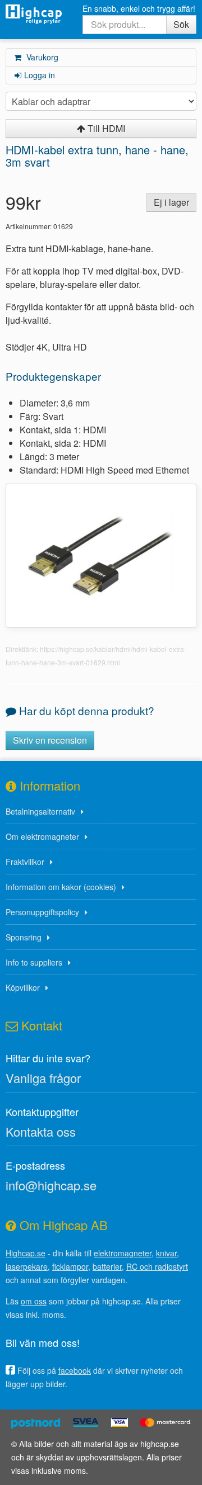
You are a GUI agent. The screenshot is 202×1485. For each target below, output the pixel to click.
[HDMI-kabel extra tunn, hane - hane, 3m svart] (101, 554)
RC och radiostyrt (157, 1266)
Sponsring (24, 937)
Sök (181, 24)
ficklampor (70, 1266)
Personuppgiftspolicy (42, 912)
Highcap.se (25, 1253)
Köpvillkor (23, 987)
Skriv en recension (50, 740)
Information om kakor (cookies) (61, 886)
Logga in (39, 75)
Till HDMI (105, 128)
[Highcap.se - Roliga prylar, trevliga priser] (34, 14)
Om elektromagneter (42, 836)
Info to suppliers (34, 962)
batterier (107, 1266)
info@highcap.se (51, 1185)
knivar (166, 1253)
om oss (34, 1301)
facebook (74, 1370)
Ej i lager (171, 202)
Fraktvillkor (25, 861)
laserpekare (27, 1266)
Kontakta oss (41, 1131)
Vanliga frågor (43, 1077)
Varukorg (41, 57)
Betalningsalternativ (40, 811)
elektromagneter (123, 1253)
